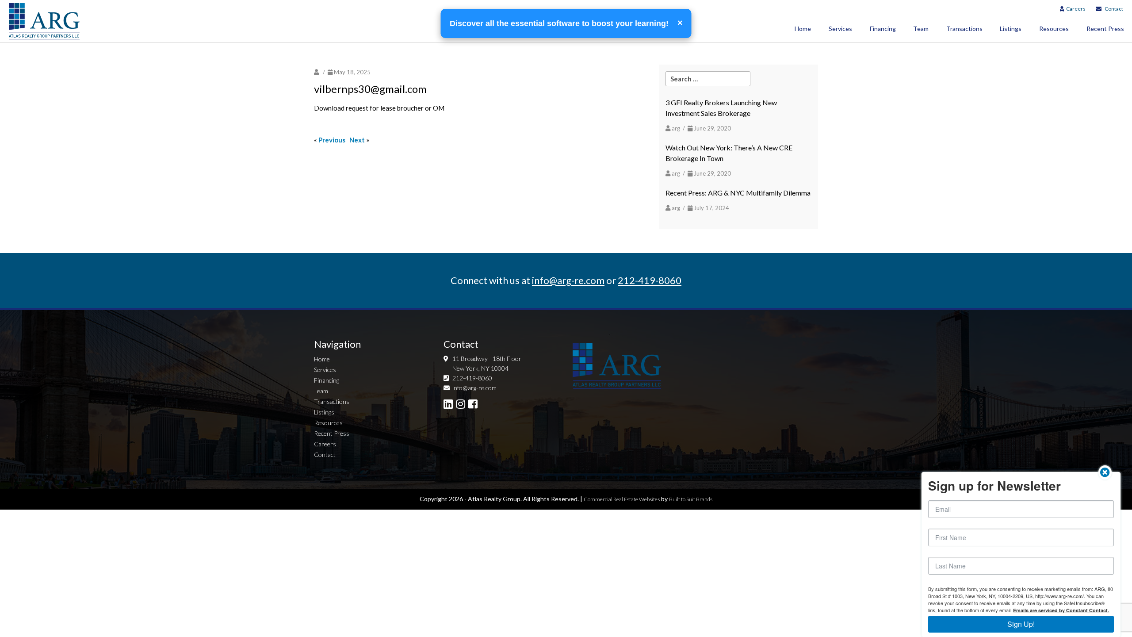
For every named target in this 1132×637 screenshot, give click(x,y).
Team (921, 28)
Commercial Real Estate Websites (622, 499)
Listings (1010, 28)
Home (803, 28)
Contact (1114, 8)
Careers (1076, 8)
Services (840, 28)
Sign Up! (1021, 624)
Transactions (964, 28)
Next (357, 140)
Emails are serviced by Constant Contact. (1061, 610)
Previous (331, 140)
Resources (1054, 28)
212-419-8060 (649, 280)
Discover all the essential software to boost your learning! (560, 23)
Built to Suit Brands (690, 499)
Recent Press (331, 433)
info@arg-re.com (568, 280)
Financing (883, 28)
